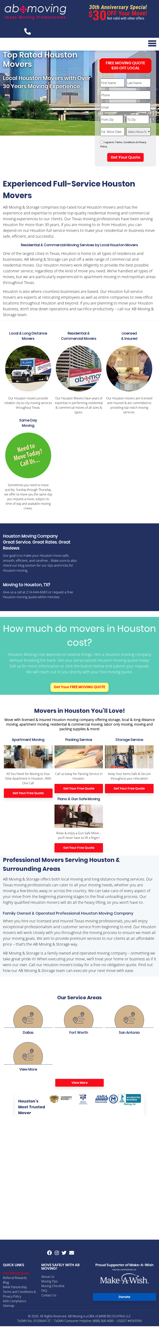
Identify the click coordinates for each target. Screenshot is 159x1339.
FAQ (44, 1290)
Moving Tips (49, 1281)
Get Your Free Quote (28, 793)
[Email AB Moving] (71, 1253)
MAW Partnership (15, 1287)
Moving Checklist (52, 1286)
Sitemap (8, 1306)
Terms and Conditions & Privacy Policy (19, 1294)
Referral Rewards (15, 1278)
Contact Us (48, 1295)
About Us (47, 1277)
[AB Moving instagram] (57, 1253)
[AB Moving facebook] (49, 1253)
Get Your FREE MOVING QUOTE (79, 687)
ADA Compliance (14, 1301)
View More (80, 1082)
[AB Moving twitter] (64, 1253)
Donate (124, 1297)
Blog (6, 1282)
